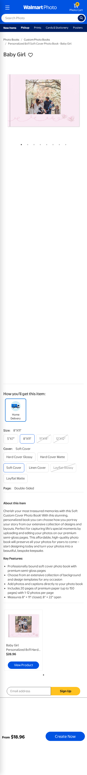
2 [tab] (27, 144)
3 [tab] (33, 144)
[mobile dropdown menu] (7, 7)
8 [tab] (65, 144)
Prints (37, 27)
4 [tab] (39, 144)
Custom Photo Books (37, 39)
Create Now (65, 736)
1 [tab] (20, 144)
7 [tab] (58, 144)
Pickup (25, 27)
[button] (30, 55)
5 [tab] (46, 144)
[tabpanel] (43, 100)
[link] (23, 640)
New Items (9, 27)
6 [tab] (52, 144)
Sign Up (65, 691)
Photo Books (11, 39)
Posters (78, 27)
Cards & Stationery (57, 27)
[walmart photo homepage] (40, 7)
